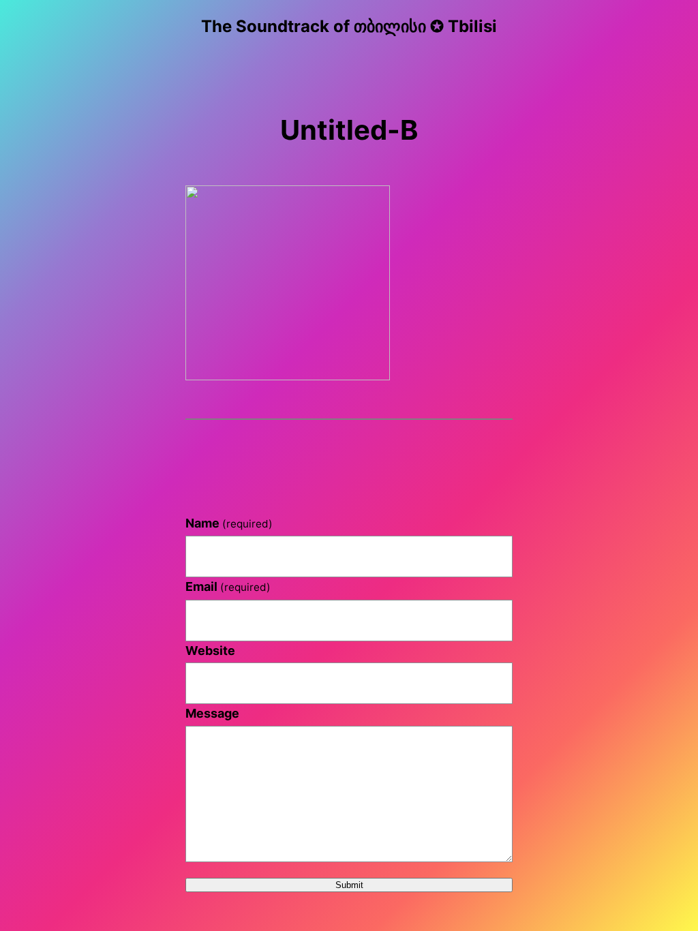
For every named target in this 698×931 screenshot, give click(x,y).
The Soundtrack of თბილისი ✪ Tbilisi (349, 26)
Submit (349, 885)
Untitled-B (349, 130)
